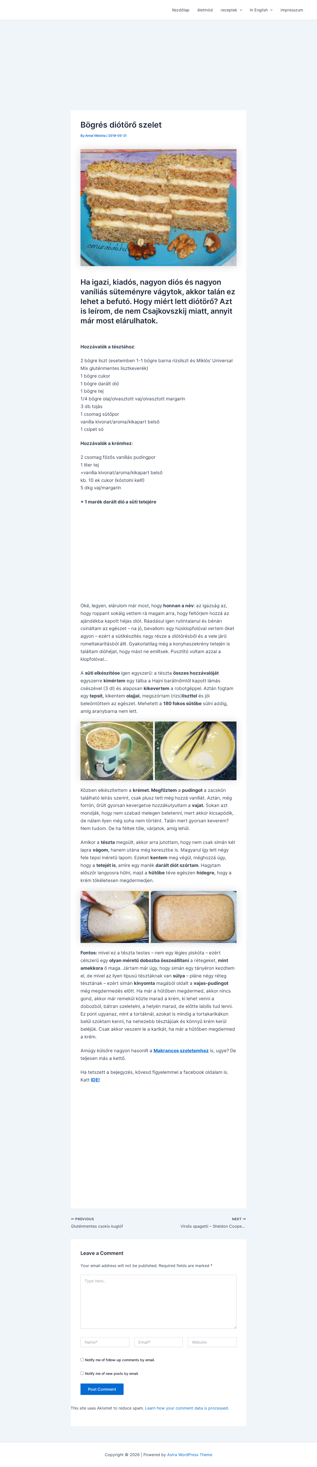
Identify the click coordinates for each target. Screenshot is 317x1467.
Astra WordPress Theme (189, 1454)
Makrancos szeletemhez (181, 1050)
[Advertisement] (158, 57)
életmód (205, 9)
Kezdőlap (180, 9)
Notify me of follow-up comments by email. (120, 1360)
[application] (239, 10)
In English (259, 9)
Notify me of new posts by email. (112, 1373)
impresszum (292, 9)
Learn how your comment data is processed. (187, 1408)
